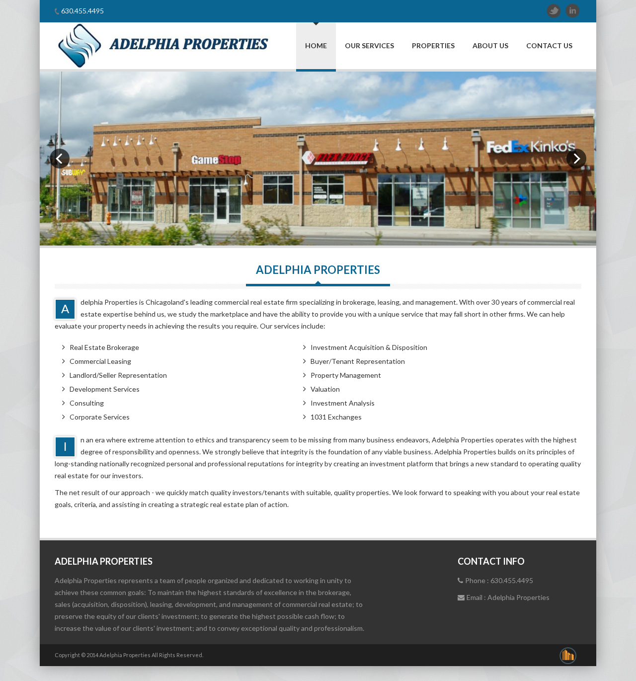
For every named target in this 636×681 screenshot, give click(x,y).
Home (316, 45)
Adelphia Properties (104, 561)
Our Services (369, 45)
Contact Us (549, 45)
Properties (433, 45)
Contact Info (491, 561)
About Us (490, 45)
